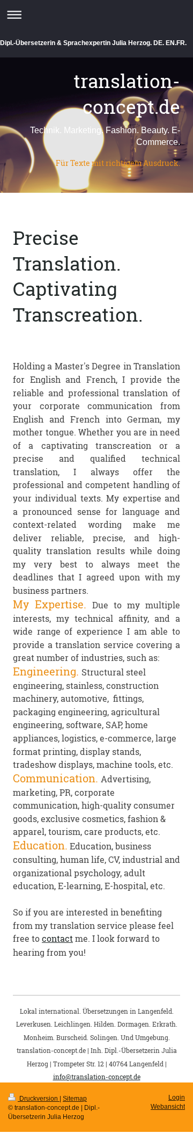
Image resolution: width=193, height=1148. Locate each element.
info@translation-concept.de (96, 1076)
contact (57, 938)
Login (176, 1097)
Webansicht (168, 1106)
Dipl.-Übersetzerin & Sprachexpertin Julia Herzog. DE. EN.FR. (93, 43)
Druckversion (39, 1098)
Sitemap (75, 1098)
